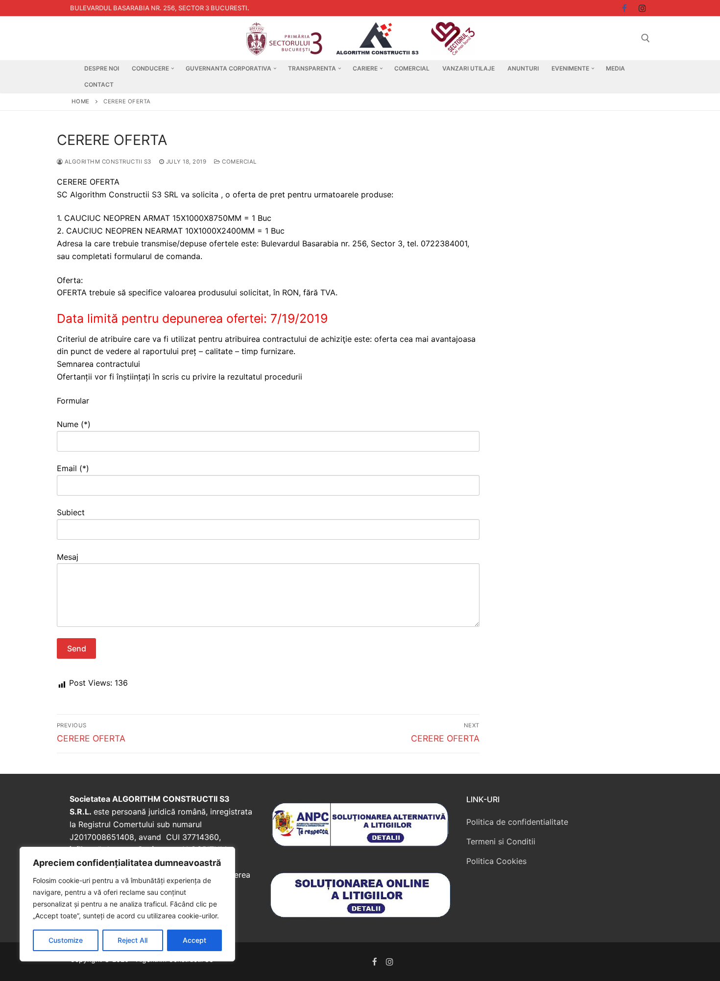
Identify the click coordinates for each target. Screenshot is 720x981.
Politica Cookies (496, 861)
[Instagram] (642, 8)
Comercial (238, 161)
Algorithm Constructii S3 (107, 161)
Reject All (132, 940)
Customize (65, 940)
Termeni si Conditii (500, 841)
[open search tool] (645, 38)
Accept (194, 940)
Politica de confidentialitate (517, 822)
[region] (127, 904)
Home (81, 101)
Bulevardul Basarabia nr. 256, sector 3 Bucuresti (158, 8)
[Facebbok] (624, 8)
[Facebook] (375, 961)
